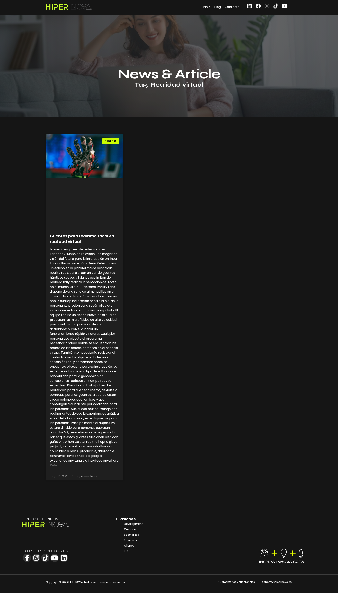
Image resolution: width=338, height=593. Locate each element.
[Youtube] (284, 6)
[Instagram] (267, 6)
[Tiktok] (276, 6)
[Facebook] (258, 6)
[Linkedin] (249, 6)
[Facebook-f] (27, 558)
